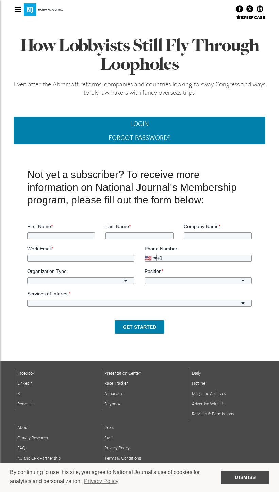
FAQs (22, 448)
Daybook (112, 403)
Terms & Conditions (122, 458)
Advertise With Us (208, 403)
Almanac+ (113, 393)
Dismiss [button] (245, 477)
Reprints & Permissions (213, 414)
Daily (196, 373)
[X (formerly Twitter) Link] (249, 8)
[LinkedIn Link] (260, 8)
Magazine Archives (209, 393)
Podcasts (25, 403)
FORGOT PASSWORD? (139, 137)
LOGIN (139, 123)
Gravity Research (32, 437)
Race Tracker (116, 383)
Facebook (26, 373)
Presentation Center (122, 373)
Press (109, 427)
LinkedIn (25, 383)
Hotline (198, 383)
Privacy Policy (117, 448)
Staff (108, 437)
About (23, 427)
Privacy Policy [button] (101, 481)
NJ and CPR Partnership (39, 458)
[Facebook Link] (239, 8)
